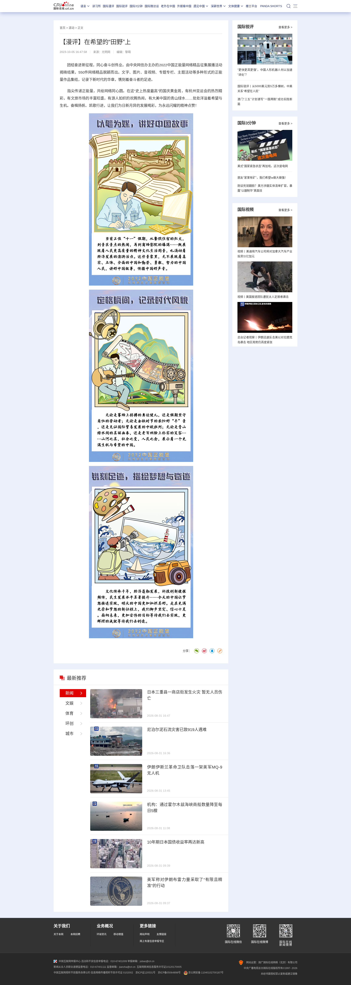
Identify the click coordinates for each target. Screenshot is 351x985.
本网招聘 (75, 934)
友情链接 (161, 934)
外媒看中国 (184, 6)
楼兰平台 (251, 6)
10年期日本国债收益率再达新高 (175, 842)
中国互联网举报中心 (70, 961)
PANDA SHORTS (271, 6)
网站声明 (145, 934)
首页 (62, 27)
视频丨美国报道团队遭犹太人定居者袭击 (263, 296)
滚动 (71, 27)
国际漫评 (108, 6)
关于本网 (58, 934)
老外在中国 (168, 6)
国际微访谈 (152, 6)
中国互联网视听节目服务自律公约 (72, 972)
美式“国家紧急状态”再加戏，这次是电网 (262, 166)
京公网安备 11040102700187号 (205, 972)
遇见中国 (199, 6)
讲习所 (96, 6)
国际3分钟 (136, 6)
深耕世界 (216, 6)
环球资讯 (101, 934)
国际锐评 (122, 6)
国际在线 (64, 6)
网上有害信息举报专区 (152, 941)
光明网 (106, 52)
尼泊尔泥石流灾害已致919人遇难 (177, 729)
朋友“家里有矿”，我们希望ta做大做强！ (262, 177)
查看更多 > (285, 27)
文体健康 (234, 6)
